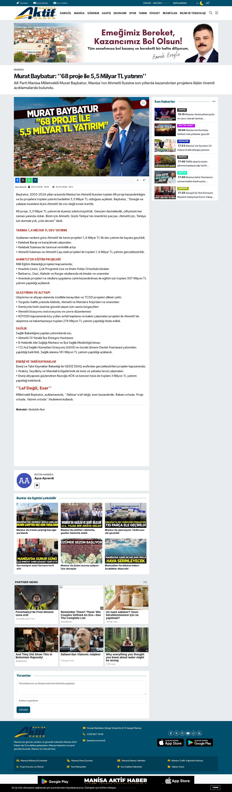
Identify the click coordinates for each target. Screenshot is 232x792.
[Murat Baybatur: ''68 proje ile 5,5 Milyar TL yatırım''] (81, 136)
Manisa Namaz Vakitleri (133, 760)
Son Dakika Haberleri (131, 767)
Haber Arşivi (178, 767)
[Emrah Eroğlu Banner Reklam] (116, 42)
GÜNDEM (93, 13)
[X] (176, 733)
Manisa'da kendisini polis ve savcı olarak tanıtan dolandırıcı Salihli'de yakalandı (195, 117)
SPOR (132, 13)
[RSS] (199, 733)
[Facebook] (170, 733)
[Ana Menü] (216, 13)
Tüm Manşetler (78, 767)
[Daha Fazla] (35, 180)
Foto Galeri (61, 3)
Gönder (23, 709)
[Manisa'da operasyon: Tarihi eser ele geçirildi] (125, 515)
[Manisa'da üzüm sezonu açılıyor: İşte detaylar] (81, 551)
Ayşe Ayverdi (20, 187)
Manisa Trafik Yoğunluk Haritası (187, 760)
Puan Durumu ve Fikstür (32, 767)
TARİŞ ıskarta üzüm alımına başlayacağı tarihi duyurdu (192, 164)
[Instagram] (182, 733)
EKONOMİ (120, 13)
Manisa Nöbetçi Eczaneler (34, 760)
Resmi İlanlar (42, 3)
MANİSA (79, 13)
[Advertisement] (81, 439)
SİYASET (154, 13)
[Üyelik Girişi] (216, 3)
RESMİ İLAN (170, 13)
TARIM (143, 13)
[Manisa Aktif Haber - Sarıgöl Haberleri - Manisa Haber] (36, 13)
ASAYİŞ (106, 13)
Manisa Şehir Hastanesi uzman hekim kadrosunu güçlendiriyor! (195, 179)
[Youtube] (187, 733)
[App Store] (155, 783)
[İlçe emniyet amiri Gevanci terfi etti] (37, 551)
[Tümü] (213, 101)
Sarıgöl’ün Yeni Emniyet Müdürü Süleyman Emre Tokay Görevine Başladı (195, 195)
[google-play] (200, 742)
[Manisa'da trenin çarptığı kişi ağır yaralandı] (37, 515)
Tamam (215, 787)
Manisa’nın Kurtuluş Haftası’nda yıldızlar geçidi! (193, 132)
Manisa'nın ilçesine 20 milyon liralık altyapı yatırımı (194, 147)
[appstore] (170, 742)
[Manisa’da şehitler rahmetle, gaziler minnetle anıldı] (81, 515)
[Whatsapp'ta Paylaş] (29, 180)
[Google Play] (77, 783)
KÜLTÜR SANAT (186, 126)
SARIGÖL (65, 13)
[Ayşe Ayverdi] (24, 480)
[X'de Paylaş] (23, 180)
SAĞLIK (182, 173)
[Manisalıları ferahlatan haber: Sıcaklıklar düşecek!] (125, 551)
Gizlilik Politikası (126, 787)
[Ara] (211, 13)
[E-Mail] (37, 485)
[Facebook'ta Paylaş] (17, 180)
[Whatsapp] (193, 733)
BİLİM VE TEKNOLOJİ (193, 13)
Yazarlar (24, 3)
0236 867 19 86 (95, 734)
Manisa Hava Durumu (82, 760)
